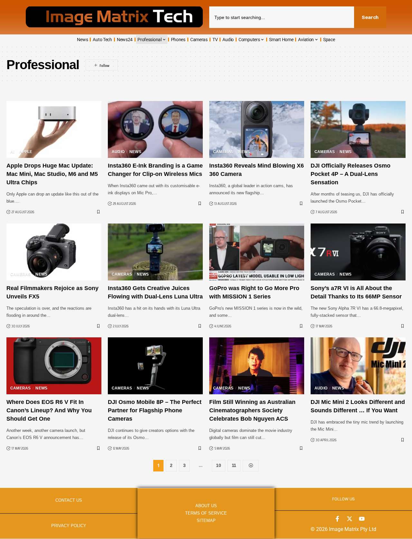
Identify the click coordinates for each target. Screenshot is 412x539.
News (135, 152)
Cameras (223, 152)
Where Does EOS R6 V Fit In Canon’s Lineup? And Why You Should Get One (49, 410)
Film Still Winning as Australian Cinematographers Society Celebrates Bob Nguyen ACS (252, 410)
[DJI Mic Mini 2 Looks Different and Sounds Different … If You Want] (358, 365)
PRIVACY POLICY (68, 525)
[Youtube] (362, 519)
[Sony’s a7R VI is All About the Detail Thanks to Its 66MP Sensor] (358, 252)
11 (234, 465)
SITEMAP (206, 520)
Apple (25, 152)
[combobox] (281, 17)
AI (12, 152)
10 (218, 465)
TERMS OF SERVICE (206, 513)
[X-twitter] (349, 519)
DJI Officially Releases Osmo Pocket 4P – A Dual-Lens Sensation (350, 174)
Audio (118, 152)
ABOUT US (206, 505)
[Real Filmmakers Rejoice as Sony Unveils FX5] (53, 252)
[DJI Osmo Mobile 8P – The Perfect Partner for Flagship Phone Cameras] (155, 365)
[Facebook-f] (337, 519)
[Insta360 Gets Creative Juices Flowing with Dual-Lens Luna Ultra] (155, 252)
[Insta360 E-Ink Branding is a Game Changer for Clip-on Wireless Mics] (155, 129)
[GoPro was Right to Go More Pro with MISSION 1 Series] (256, 252)
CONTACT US (68, 500)
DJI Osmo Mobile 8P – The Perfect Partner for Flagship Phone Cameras (154, 410)
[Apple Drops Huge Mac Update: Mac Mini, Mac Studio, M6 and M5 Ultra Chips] (53, 129)
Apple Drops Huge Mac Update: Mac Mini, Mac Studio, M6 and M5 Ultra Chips (52, 174)
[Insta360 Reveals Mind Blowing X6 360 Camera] (256, 129)
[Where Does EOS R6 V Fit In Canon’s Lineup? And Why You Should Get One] (53, 365)
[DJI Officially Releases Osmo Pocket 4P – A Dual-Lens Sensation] (358, 129)
